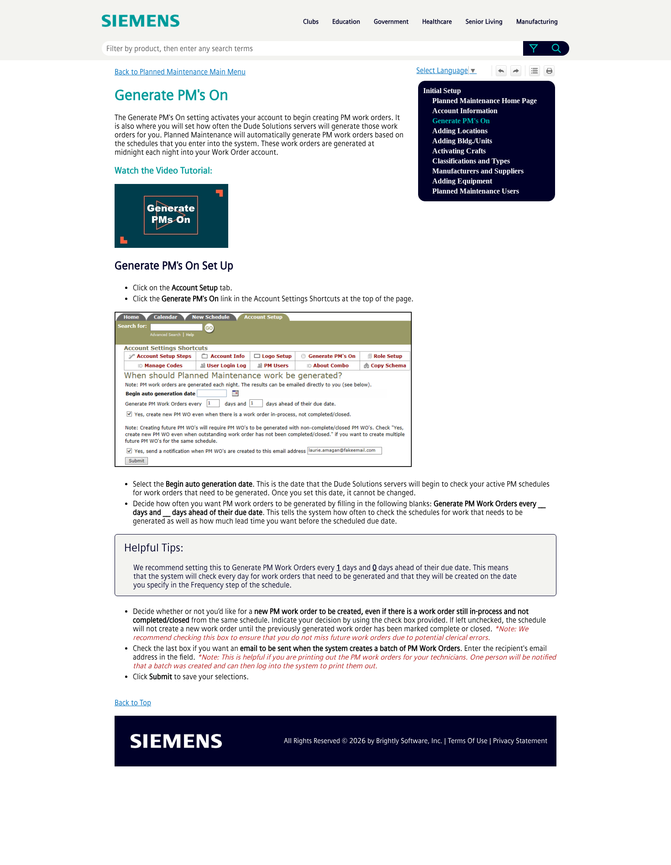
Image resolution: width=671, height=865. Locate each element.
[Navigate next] (515, 70)
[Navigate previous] (501, 70)
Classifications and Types (471, 161)
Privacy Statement (520, 741)
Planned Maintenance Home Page (484, 101)
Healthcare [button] (437, 22)
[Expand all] (534, 70)
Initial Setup (442, 90)
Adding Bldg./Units (462, 141)
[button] (533, 48)
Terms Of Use (468, 741)
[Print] (549, 70)
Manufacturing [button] (537, 22)
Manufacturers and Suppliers (478, 171)
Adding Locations (460, 131)
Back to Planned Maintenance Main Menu (180, 72)
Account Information (465, 111)
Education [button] (346, 22)
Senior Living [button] (484, 22)
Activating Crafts (459, 151)
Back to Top (133, 702)
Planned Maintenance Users (475, 191)
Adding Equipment (462, 181)
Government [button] (391, 22)
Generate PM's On (461, 121)
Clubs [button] (311, 22)
